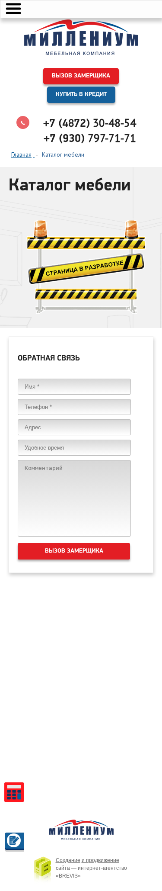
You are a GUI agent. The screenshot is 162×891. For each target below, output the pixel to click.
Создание (68, 860)
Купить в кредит (81, 94)
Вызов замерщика (81, 76)
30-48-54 (89, 123)
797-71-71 (90, 138)
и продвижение (100, 860)
